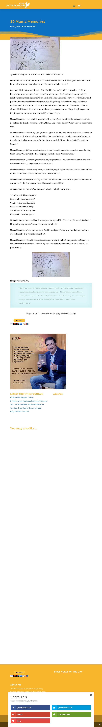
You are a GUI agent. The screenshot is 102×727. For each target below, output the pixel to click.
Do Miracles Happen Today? (21, 397)
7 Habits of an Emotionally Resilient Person (28, 401)
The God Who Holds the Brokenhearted (27, 404)
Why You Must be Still (19, 411)
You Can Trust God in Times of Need (25, 408)
